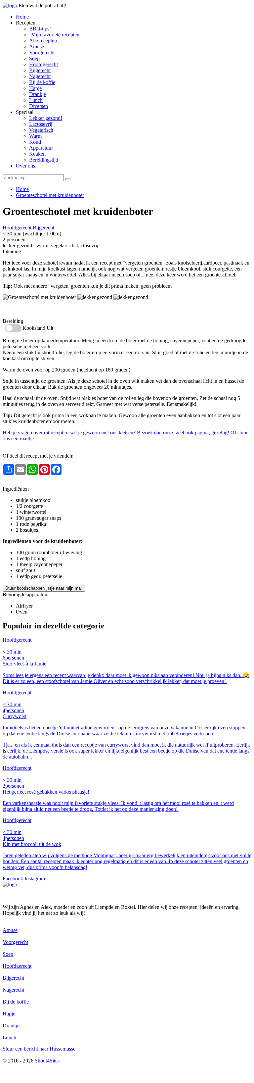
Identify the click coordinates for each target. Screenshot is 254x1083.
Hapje (35, 88)
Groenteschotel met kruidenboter (50, 195)
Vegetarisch (41, 130)
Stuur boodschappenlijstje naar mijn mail (44, 588)
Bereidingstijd (43, 160)
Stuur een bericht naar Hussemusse (39, 1049)
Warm (35, 136)
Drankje (37, 94)
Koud (35, 142)
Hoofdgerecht (43, 64)
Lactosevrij (40, 124)
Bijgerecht (40, 70)
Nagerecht (40, 76)
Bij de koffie (42, 82)
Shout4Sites (47, 1060)
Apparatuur (41, 148)
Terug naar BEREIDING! (30, 483)
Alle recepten (43, 40)
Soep (34, 58)
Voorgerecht (42, 52)
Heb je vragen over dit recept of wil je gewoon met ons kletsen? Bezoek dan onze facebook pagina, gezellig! (116, 432)
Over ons (25, 166)
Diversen (38, 106)
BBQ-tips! (40, 28)
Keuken (37, 154)
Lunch (36, 100)
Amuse (36, 46)
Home (22, 17)
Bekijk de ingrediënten (26, 309)
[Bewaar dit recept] (157, 212)
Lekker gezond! (45, 118)
